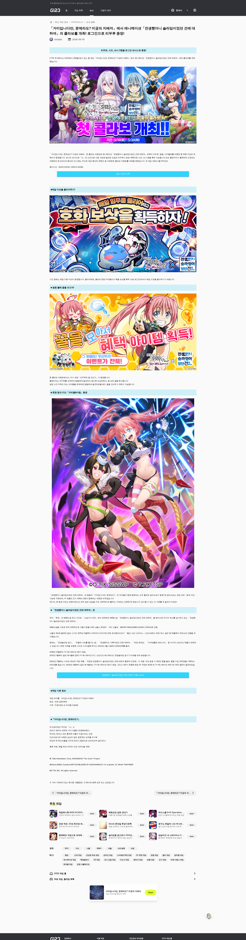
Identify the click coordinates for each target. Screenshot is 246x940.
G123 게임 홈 (167, 938)
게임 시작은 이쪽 (123, 174)
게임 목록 (78, 10)
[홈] (55, 10)
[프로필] (194, 10)
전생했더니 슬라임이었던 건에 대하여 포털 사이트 (123, 675)
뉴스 (92, 10)
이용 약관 (100, 938)
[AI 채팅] (209, 915)
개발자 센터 (106, 10)
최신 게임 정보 (61, 22)
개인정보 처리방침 (136, 938)
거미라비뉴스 (77, 22)
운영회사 (67, 938)
